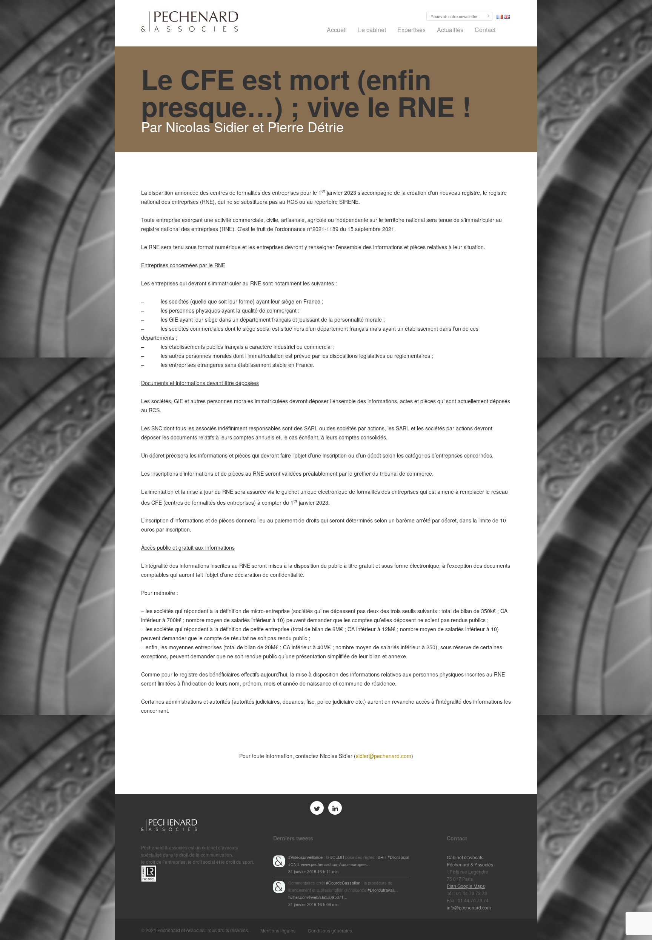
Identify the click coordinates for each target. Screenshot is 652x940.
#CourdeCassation (343, 883)
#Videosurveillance (305, 857)
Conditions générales (330, 930)
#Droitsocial (398, 857)
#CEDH (337, 857)
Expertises (411, 29)
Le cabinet (372, 29)
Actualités (450, 29)
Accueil (337, 29)
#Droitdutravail (381, 890)
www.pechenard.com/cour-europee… (335, 864)
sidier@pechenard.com (383, 756)
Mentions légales (277, 930)
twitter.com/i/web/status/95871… (318, 897)
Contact (485, 29)
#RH (382, 857)
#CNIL (294, 864)
